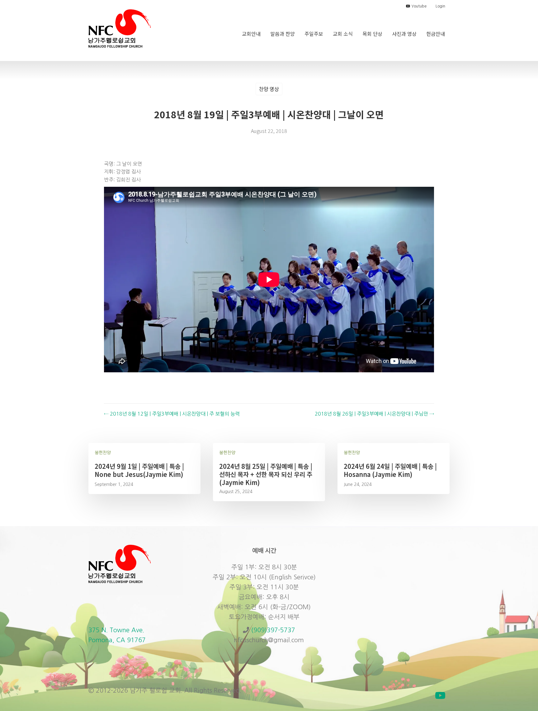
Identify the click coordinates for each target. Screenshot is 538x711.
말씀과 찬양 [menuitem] (282, 33)
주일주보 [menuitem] (313, 33)
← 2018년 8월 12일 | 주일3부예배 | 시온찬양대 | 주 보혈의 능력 (172, 413)
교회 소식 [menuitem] (343, 33)
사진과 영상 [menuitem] (404, 33)
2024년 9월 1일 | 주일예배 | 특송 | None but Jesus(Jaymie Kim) (139, 470)
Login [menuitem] (440, 6)
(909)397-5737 (273, 630)
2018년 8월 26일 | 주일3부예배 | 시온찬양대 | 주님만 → (374, 413)
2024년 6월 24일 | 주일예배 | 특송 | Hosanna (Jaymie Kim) (390, 470)
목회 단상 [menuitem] (372, 33)
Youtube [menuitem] (418, 6)
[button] (440, 695)
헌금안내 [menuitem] (435, 33)
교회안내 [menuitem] (251, 33)
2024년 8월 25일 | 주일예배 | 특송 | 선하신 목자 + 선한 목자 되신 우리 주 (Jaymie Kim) (265, 474)
